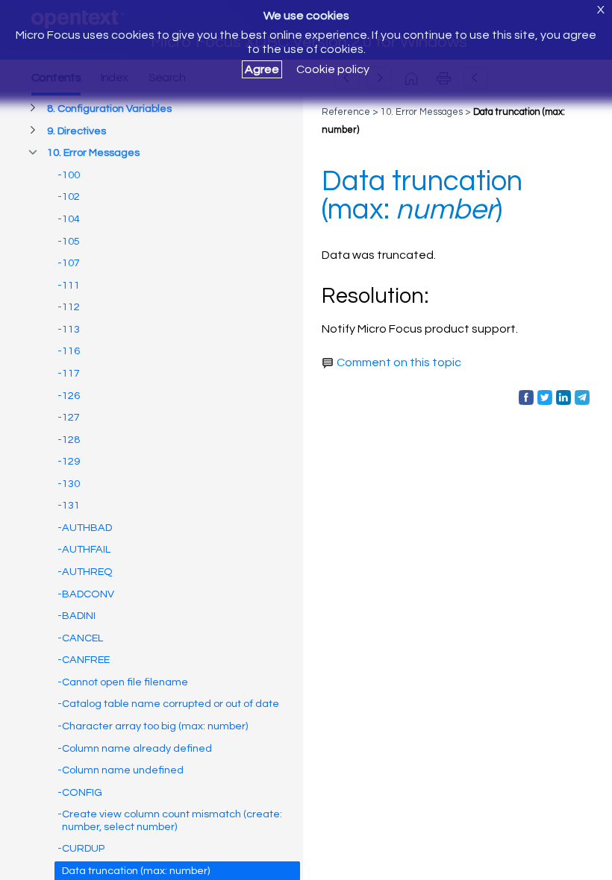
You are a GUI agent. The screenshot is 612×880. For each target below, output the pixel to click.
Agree (262, 69)
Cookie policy (332, 69)
